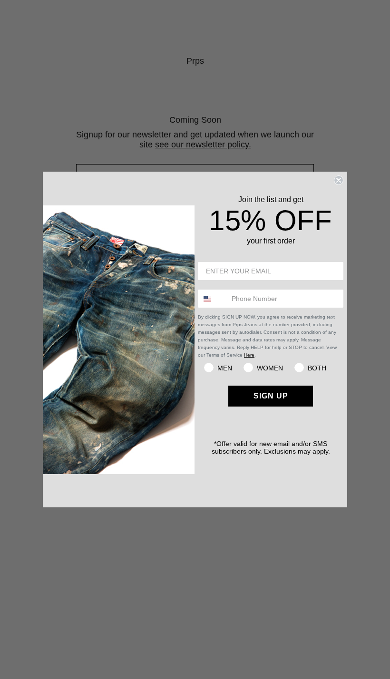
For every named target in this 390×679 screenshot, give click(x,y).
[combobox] (212, 298)
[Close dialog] (338, 180)
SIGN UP (271, 396)
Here (249, 355)
